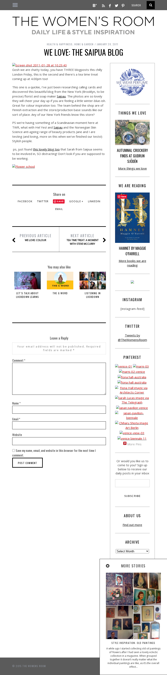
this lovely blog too (46, 149)
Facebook (25, 201)
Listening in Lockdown (93, 295)
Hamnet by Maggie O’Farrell (132, 251)
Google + (76, 201)
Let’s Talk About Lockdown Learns (27, 295)
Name (16, 403)
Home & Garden (84, 44)
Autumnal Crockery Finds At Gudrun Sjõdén (132, 156)
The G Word (60, 293)
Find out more (132, 525)
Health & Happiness (60, 44)
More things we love (132, 168)
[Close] (108, 566)
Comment (18, 360)
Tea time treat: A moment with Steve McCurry (83, 239)
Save (60, 201)
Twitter (42, 201)
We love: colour (36, 237)
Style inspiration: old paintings (133, 643)
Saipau (61, 96)
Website (17, 434)
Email (59, 209)
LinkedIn (94, 201)
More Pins (134, 444)
